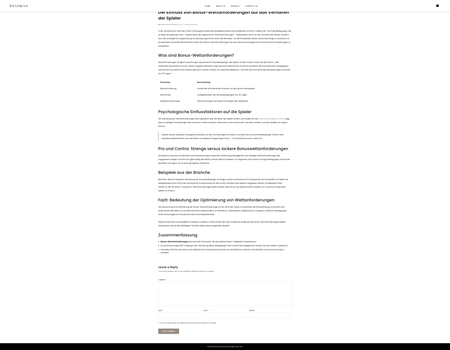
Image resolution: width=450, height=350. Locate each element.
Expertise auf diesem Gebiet (272, 118)
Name (160, 310)
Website (252, 310)
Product (235, 6)
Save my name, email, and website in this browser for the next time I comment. (188, 323)
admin (163, 24)
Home (207, 6)
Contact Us (251, 6)
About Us (220, 6)
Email (206, 310)
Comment (162, 280)
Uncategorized (191, 24)
